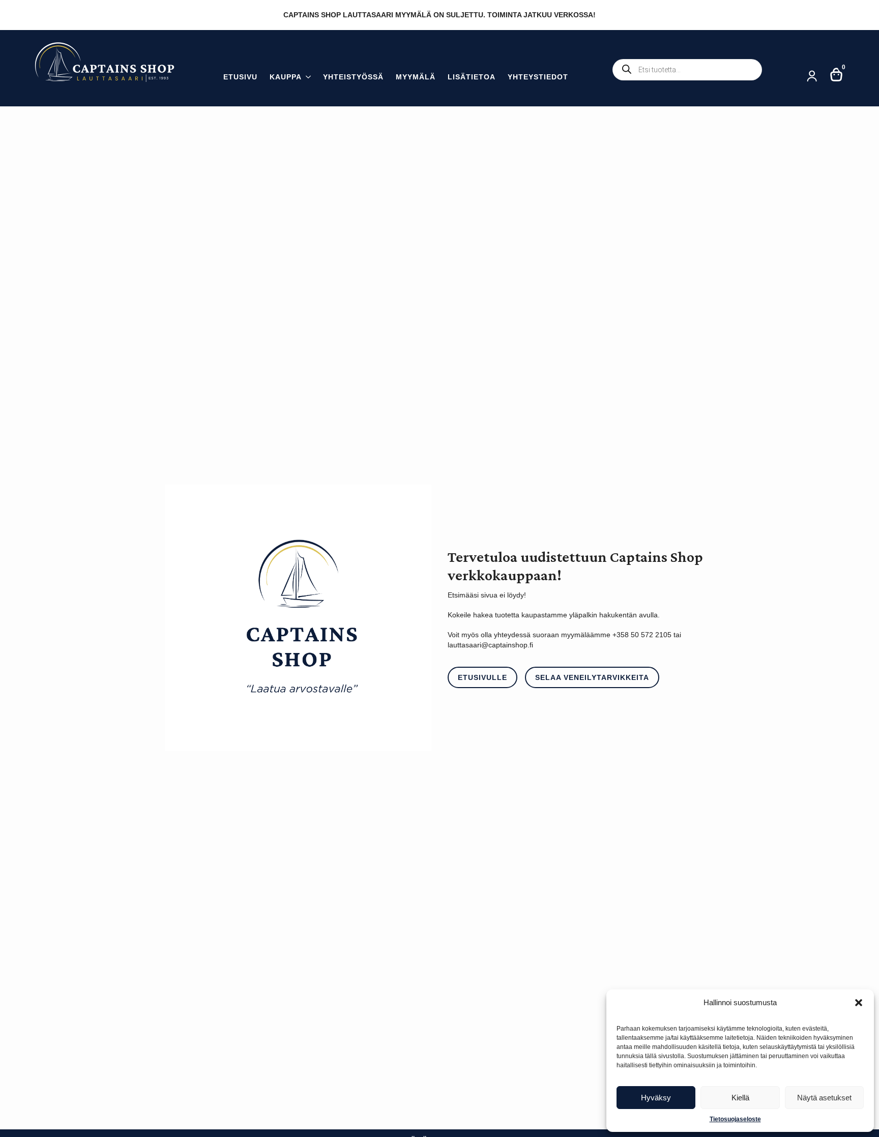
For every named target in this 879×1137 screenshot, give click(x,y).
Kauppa (286, 77)
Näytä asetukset (824, 1097)
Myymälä (415, 77)
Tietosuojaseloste (735, 1119)
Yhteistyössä (353, 77)
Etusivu (240, 77)
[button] (859, 1003)
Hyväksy (656, 1097)
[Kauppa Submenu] (306, 78)
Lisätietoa (471, 77)
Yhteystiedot (538, 77)
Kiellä (740, 1097)
